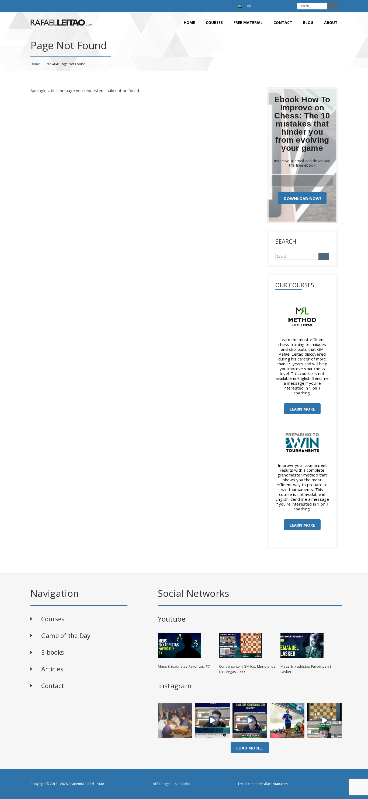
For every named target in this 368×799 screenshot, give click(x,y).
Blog (308, 22)
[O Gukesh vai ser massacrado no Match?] (249, 720)
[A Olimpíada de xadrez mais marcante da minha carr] (175, 720)
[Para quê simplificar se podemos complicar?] (324, 720)
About (331, 22)
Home (189, 22)
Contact (282, 22)
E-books (52, 652)
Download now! (302, 198)
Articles (52, 669)
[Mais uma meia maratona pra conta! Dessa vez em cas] (287, 720)
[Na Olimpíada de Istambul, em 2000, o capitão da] (212, 720)
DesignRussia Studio (174, 784)
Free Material (248, 22)
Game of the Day (66, 635)
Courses (214, 22)
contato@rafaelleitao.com (268, 784)
